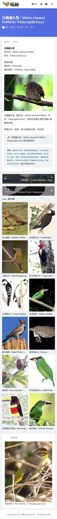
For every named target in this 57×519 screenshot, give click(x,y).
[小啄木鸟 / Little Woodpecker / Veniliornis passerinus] (15, 256)
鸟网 (6, 27)
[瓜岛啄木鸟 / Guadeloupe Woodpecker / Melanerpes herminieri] (42, 218)
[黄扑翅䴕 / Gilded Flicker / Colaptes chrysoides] (15, 333)
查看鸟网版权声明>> (28, 164)
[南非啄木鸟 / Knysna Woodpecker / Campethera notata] (42, 333)
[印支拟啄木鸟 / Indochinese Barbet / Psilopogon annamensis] (42, 371)
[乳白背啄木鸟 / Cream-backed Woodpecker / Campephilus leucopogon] (42, 256)
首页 (8, 42)
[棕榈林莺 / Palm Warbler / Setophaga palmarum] (28, 471)
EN (35, 4)
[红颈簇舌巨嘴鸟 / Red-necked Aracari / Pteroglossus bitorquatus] (15, 409)
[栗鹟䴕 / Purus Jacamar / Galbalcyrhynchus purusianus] (15, 371)
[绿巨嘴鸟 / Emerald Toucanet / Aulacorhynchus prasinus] (42, 409)
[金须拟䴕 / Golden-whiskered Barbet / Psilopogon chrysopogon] (42, 295)
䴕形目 (12, 27)
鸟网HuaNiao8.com (28, 514)
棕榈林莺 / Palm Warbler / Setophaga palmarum (25, 504)
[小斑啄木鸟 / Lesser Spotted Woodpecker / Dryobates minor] (15, 295)
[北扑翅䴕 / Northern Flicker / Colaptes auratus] (15, 218)
